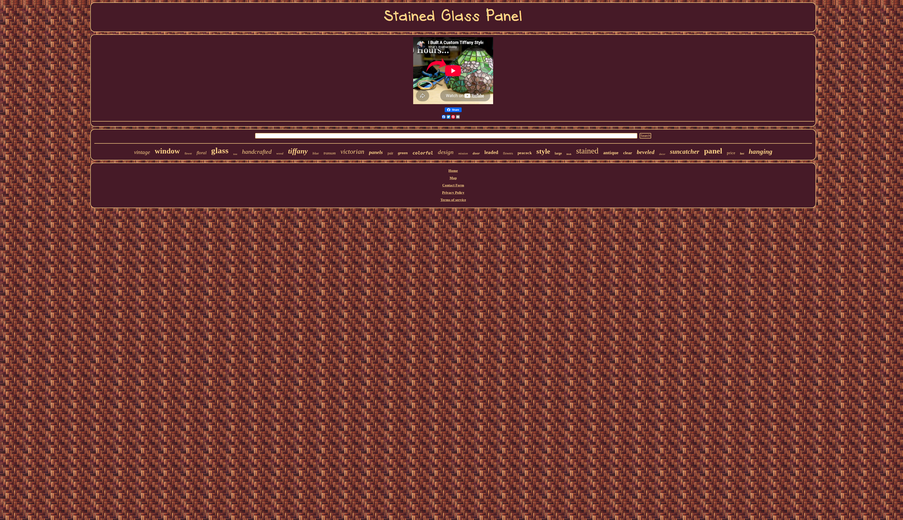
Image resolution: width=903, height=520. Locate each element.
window (167, 151)
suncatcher (684, 151)
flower (188, 153)
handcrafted (257, 151)
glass (220, 150)
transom (330, 153)
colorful (422, 152)
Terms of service (453, 200)
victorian (352, 151)
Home (453, 171)
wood (279, 153)
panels (376, 152)
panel (713, 151)
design (446, 152)
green (403, 152)
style (543, 151)
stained (587, 150)
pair (390, 153)
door (476, 153)
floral (201, 152)
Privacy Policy (453, 192)
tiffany (298, 151)
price (731, 153)
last (742, 153)
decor (662, 154)
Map (453, 178)
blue (316, 153)
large (558, 153)
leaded (491, 152)
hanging (760, 151)
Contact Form (453, 185)
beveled (645, 152)
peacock (525, 153)
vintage (142, 152)
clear (627, 152)
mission (463, 153)
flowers (508, 153)
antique (610, 152)
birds (568, 154)
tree (235, 154)
